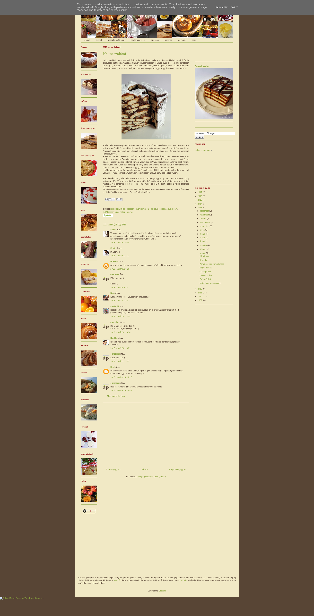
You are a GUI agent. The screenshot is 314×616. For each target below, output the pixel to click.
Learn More (221, 7)
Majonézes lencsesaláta (210, 283)
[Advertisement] (146, 434)
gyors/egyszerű (143, 209)
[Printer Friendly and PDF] (108, 216)
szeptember (205, 222)
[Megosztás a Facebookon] (117, 199)
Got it (234, 7)
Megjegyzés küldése (116, 396)
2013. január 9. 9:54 (119, 287)
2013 (200, 207)
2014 (200, 204)
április (203, 241)
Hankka (114, 338)
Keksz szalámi (206, 275)
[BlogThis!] (110, 199)
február (203, 249)
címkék (99, 40)
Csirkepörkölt (205, 272)
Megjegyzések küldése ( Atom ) (152, 477)
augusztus (204, 226)
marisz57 (115, 306)
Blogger (162, 591)
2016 (200, 196)
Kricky (113, 248)
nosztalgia (162, 209)
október (203, 218)
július (202, 230)
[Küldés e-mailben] (106, 199)
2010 (200, 296)
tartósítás (155, 40)
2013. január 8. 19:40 (119, 242)
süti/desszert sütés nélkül (114, 212)
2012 (200, 289)
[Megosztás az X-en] (113, 199)
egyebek (182, 40)
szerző (117, 580)
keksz (153, 209)
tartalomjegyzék (138, 40)
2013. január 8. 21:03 (119, 256)
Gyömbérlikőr (205, 279)
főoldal (87, 40)
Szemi (113, 230)
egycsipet (115, 274)
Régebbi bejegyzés (177, 469)
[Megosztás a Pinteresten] (120, 199)
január (203, 253)
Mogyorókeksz (206, 268)
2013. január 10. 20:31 (120, 348)
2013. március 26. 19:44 (121, 390)
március (203, 245)
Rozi (112, 367)
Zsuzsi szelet (202, 66)
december (204, 211)
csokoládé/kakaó (118, 209)
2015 (200, 200)
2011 (200, 293)
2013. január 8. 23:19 (119, 269)
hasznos (168, 40)
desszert (131, 209)
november (204, 215)
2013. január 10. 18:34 (120, 332)
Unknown (115, 261)
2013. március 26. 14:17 (121, 377)
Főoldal (144, 469)
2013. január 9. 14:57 (119, 300)
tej (128, 212)
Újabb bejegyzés (113, 469)
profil (194, 40)
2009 (200, 300)
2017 (200, 192)
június (203, 234)
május (203, 238)
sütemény (172, 209)
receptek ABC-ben (116, 40)
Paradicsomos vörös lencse (212, 264)
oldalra (184, 580)
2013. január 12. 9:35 (119, 361)
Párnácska (204, 256)
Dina (112, 293)
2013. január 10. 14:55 (120, 316)
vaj (131, 212)
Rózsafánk (204, 260)
